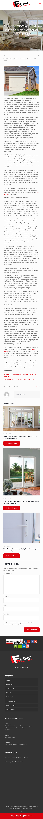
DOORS (8, 693)
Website (6, 614)
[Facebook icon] (21, 811)
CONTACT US (10, 689)
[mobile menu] (40, 4)
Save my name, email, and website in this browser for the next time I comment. (18, 624)
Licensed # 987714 (21, 667)
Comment (7, 574)
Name (6, 597)
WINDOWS (9, 697)
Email (5, 605)
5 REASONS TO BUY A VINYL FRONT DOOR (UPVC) (19, 380)
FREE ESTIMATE (10, 710)
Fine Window (18, 59)
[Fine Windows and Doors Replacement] (21, 4)
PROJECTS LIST (10, 701)
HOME (8, 680)
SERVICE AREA (10, 705)
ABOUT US (9, 684)
